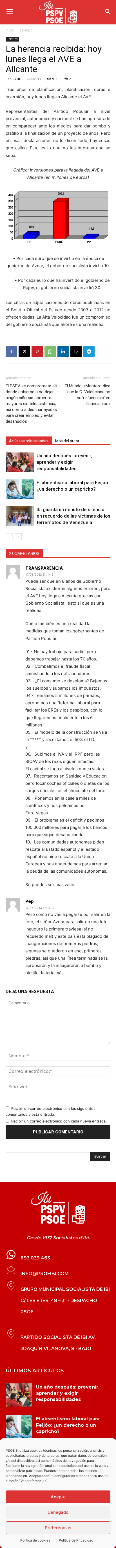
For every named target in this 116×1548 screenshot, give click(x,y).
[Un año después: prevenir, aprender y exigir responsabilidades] (20, 462)
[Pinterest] (37, 351)
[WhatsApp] (50, 351)
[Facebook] (11, 351)
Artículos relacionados (28, 441)
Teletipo (26, 30)
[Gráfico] (58, 218)
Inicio (10, 30)
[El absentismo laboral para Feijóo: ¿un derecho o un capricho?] (20, 489)
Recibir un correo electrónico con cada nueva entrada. (59, 1121)
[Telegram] (89, 351)
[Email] (76, 351)
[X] (24, 351)
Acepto (58, 1496)
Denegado (58, 1512)
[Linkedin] (63, 351)
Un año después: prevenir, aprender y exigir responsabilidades (64, 462)
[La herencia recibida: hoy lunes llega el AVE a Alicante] (58, 1207)
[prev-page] (9, 536)
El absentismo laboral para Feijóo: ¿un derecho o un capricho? (68, 1425)
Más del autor (67, 441)
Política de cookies (35, 1540)
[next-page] (18, 536)
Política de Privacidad (76, 1540)
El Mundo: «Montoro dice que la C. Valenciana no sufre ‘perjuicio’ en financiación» (87, 394)
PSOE (16, 79)
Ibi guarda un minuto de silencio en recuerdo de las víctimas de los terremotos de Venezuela (73, 516)
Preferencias (58, 1527)
